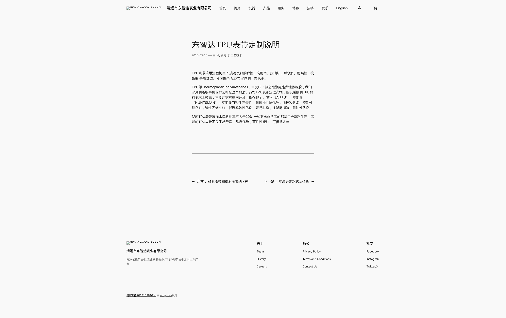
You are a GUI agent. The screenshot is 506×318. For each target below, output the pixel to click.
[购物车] (375, 8)
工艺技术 (236, 55)
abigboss (166, 295)
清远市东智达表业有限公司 (189, 8)
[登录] (359, 8)
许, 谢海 (221, 55)
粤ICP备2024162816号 (141, 295)
